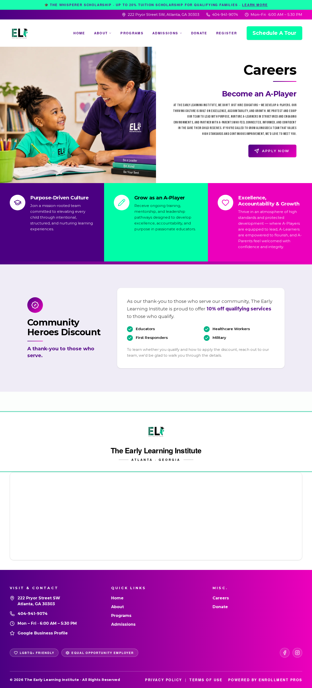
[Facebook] (285, 653)
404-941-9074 (225, 14)
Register (226, 33)
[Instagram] (297, 653)
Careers (221, 598)
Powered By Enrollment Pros (265, 679)
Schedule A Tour (274, 33)
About (101, 33)
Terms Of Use (205, 679)
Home (79, 33)
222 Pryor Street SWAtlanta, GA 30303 (39, 601)
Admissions (165, 33)
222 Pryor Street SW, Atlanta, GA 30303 (163, 14)
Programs (132, 33)
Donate (199, 33)
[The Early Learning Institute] (19, 33)
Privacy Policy (163, 679)
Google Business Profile (43, 633)
